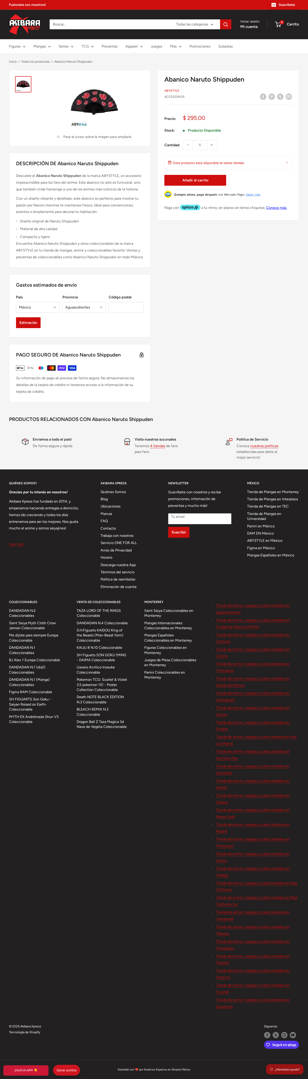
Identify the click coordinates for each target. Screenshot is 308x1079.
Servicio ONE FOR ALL (119, 543)
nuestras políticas (264, 446)
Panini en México (261, 526)
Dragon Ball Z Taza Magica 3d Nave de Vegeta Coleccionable (102, 724)
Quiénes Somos (113, 492)
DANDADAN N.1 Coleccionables (22, 650)
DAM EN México (260, 533)
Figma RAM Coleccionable (30, 692)
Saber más (253, 194)
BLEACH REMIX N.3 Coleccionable (92, 711)
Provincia (70, 297)
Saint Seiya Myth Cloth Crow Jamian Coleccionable (32, 625)
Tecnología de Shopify (24, 1032)
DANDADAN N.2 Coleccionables (22, 613)
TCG (85, 46)
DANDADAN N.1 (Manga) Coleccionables (29, 682)
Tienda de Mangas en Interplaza (272, 499)
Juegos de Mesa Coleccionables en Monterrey (170, 662)
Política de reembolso (118, 579)
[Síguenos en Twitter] (276, 1035)
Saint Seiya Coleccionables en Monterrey (168, 613)
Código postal (120, 297)
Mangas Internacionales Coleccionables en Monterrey (168, 625)
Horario (106, 557)
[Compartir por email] (289, 96)
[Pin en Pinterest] (272, 96)
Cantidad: (172, 145)
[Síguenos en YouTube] (293, 1035)
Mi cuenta (249, 26)
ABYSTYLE (171, 90)
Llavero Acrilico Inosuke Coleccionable (96, 669)
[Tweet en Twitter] (280, 96)
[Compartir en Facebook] (263, 96)
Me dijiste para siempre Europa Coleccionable (33, 637)
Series (64, 46)
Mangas (39, 46)
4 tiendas (157, 446)
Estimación (28, 322)
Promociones (199, 46)
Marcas (106, 514)
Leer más (16, 544)
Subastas (225, 46)
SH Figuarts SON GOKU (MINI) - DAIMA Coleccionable (101, 657)
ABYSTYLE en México (264, 540)
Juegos (156, 46)
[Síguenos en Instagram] (284, 1035)
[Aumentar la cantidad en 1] (211, 145)
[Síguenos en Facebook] (267, 1035)
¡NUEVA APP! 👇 (26, 1070)
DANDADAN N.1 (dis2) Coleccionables (27, 669)
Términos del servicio (117, 572)
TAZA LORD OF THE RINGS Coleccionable (99, 613)
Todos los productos (35, 62)
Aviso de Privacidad (116, 550)
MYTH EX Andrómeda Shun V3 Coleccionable (34, 719)
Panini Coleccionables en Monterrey (164, 674)
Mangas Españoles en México (270, 555)
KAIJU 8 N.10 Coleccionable (99, 647)
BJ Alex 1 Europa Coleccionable (34, 660)
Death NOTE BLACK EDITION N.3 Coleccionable (100, 699)
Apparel (131, 46)
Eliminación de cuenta (118, 587)
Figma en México (261, 548)
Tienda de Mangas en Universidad (264, 516)
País (19, 297)
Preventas (109, 46)
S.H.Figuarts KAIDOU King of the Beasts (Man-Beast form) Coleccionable (100, 635)
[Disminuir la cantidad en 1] (188, 145)
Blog (104, 499)
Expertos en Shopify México (173, 1069)
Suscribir (179, 532)
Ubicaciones (110, 506)
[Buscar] (225, 24)
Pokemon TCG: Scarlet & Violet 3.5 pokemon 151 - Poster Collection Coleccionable (102, 684)
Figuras (15, 46)
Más (173, 46)
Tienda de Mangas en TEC (268, 506)
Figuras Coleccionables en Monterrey (165, 650)
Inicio (13, 62)
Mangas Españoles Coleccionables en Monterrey (168, 637)
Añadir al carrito (195, 180)
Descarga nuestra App (118, 565)
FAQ (104, 521)
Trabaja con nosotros (117, 535)
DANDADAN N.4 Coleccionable (102, 623)
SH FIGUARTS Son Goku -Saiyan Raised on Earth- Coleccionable (30, 704)
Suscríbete (287, 5)
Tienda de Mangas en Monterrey (273, 492)
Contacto (108, 528)
